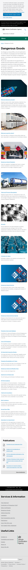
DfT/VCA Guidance (5, 380)
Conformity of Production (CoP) (9, 505)
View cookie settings (7, 17)
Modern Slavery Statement (7, 562)
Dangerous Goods (5, 510)
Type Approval (5, 502)
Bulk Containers (5, 400)
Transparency (4, 566)
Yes (17, 487)
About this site (4, 547)
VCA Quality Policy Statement (8, 525)
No (20, 487)
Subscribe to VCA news (5, 25)
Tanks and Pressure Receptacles (9, 192)
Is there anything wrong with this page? (14, 489)
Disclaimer (17, 562)
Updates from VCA (20, 23)
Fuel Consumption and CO (8, 518)
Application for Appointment (7, 420)
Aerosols (3, 224)
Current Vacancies (13, 23)
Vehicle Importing (5, 513)
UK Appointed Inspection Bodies (9, 352)
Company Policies (21, 564)
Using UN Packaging (6, 341)
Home (2, 43)
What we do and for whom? (7, 133)
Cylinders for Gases (6, 256)
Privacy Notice (11, 564)
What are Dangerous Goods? (8, 99)
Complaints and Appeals (7, 539)
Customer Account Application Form (14, 444)
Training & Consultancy (6, 392)
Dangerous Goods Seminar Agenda (9, 315)
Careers (7, 23)
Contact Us (4, 537)
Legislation (4, 515)
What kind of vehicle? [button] (8, 33)
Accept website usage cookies (12, 14)
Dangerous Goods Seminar (7, 285)
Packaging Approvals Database (8, 331)
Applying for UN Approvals (7, 374)
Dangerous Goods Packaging (8, 162)
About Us (3, 544)
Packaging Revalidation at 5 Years (9, 361)
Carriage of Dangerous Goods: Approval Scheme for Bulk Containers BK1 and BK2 (15, 461)
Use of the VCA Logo (6, 523)
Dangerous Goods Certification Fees (10, 368)
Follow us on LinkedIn (13, 25)
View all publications (20, 472)
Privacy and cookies (19, 12)
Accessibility (4, 564)
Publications (3, 23)
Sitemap (11, 566)
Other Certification (6, 508)
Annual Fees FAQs (5, 409)
